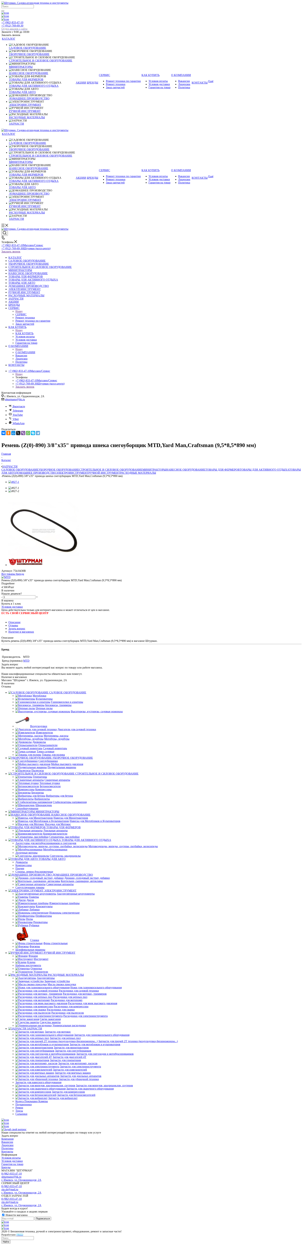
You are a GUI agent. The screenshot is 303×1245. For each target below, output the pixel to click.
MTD (26, 660)
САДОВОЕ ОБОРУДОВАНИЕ (20, 469)
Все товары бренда (12, 573)
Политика (7, 1148)
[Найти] (2, 10)
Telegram (18, 410)
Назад (18, 311)
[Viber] (23, 433)
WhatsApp (19, 423)
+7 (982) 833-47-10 (12, 22)
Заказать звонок (10, 251)
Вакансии (7, 1142)
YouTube (18, 414)
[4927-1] (13, 481)
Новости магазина (16, 1215)
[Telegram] (38, 433)
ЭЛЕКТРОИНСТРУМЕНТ (72, 472)
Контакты (7, 1151)
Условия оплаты (11, 1157)
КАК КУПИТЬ (24, 333)
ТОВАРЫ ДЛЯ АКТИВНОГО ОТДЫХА (264, 469)
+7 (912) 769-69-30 (14, 27)
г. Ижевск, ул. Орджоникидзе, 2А (21, 1179)
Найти (6, 1241)
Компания (7, 1138)
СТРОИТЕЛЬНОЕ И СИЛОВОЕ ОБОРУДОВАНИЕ (110, 469)
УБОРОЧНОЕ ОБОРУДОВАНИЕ (59, 469)
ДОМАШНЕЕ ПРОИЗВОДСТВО (36, 472)
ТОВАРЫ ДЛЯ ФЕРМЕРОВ (222, 469)
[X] (18, 433)
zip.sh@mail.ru (9, 1189)
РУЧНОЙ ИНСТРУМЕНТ (104, 472)
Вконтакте (19, 406)
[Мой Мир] (13, 433)
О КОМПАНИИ (25, 352)
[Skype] (33, 433)
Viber (16, 419)
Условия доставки (12, 606)
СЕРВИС (21, 314)
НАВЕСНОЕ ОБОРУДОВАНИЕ (185, 469)
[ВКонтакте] (3, 433)
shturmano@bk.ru (15, 399)
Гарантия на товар (12, 1164)
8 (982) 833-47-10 (11, 1173)
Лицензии (7, 1145)
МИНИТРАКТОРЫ (154, 469)
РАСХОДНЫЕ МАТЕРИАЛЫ (138, 472)
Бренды (6, 1167)
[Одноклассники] (8, 433)
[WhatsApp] (28, 433)
